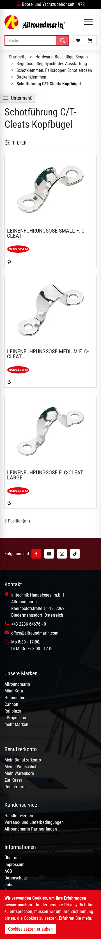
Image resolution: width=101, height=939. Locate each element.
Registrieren (15, 786)
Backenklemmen (31, 77)
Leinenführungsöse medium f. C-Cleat (48, 354)
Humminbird (15, 697)
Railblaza (12, 711)
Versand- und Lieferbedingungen (34, 822)
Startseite (18, 57)
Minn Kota (13, 691)
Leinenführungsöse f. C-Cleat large (45, 475)
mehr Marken (16, 724)
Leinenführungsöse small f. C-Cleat (46, 233)
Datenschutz (15, 878)
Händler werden (18, 815)
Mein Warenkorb (19, 773)
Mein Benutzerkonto (22, 760)
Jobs (8, 884)
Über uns (12, 857)
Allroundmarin (17, 684)
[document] (50, 915)
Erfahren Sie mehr (75, 918)
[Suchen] (62, 40)
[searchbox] (36, 40)
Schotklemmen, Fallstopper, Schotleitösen (54, 70)
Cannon (11, 704)
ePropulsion (15, 717)
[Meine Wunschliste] (78, 40)
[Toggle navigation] (88, 22)
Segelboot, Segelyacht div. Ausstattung (52, 63)
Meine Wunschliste (21, 766)
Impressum (14, 864)
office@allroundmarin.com (34, 633)
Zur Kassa (13, 780)
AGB (8, 871)
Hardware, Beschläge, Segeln (61, 57)
